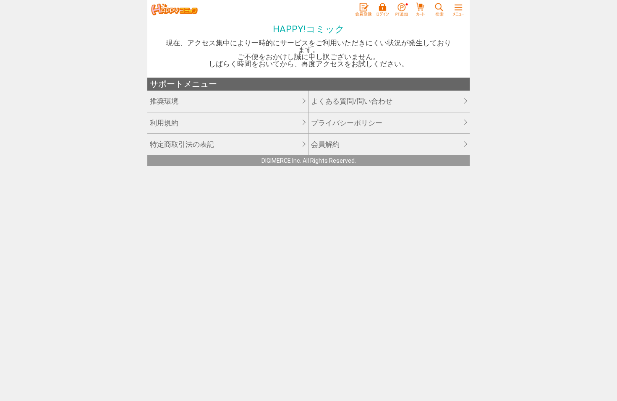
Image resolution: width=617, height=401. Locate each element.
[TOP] (174, 10)
